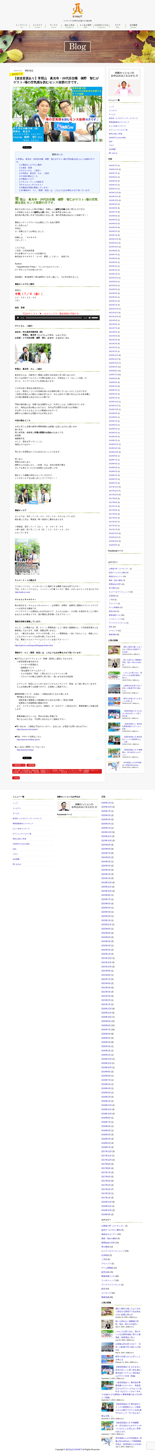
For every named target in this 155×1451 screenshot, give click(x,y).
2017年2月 (113, 526)
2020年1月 (113, 398)
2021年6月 (113, 332)
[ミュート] (90, 318)
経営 (110, 627)
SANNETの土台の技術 (117, 138)
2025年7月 (113, 173)
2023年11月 (113, 243)
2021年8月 (113, 324)
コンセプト (113, 110)
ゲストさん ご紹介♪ (30, 170)
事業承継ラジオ (20, 765)
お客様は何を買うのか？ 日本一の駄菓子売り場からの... (133, 688)
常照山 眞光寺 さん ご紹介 (34, 173)
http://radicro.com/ (22, 592)
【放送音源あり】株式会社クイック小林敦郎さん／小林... (132, 739)
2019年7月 (113, 421)
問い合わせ (113, 153)
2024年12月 (113, 193)
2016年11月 (113, 537)
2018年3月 (113, 475)
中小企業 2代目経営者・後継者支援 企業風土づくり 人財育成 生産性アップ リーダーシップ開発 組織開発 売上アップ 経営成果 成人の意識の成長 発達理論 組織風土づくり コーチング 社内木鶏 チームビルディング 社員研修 (56, 771)
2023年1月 (113, 274)
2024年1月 (113, 235)
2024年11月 (113, 196)
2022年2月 (113, 301)
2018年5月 (113, 467)
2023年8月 (113, 251)
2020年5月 (113, 382)
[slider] (95, 317)
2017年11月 (113, 491)
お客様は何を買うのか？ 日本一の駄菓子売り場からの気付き (128, 1347)
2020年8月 (113, 371)
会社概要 (112, 149)
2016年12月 (113, 533)
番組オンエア (26, 179)
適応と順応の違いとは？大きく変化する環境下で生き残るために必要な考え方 (128, 1311)
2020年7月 (113, 375)
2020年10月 (113, 363)
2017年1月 (113, 529)
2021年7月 (113, 328)
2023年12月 (113, 239)
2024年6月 (113, 216)
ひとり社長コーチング (117, 126)
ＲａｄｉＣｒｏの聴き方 (31, 182)
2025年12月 (113, 169)
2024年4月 (113, 223)
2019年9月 (113, 413)
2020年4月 (113, 386)
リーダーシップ (115, 619)
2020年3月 (113, 390)
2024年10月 (113, 200)
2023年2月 (113, 270)
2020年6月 (113, 378)
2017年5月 (113, 514)
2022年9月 (113, 282)
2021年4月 (113, 340)
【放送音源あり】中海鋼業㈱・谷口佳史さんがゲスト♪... (132, 752)
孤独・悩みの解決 (115, 580)
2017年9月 (113, 498)
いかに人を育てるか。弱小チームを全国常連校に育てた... (132, 675)
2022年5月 (113, 293)
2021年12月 (113, 309)
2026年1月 (113, 165)
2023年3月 (113, 266)
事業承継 (32, 765)
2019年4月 (113, 429)
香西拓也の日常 (115, 584)
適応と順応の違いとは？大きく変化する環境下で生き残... (132, 649)
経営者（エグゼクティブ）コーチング (123, 118)
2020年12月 (113, 355)
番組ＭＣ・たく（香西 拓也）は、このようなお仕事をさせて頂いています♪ (54, 190)
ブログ (111, 145)
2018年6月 (113, 464)
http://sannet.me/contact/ (27, 729)
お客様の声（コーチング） (119, 569)
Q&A (110, 141)
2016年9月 (113, 545)
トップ (111, 107)
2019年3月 (113, 433)
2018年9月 (113, 456)
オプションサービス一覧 (118, 130)
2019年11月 (113, 405)
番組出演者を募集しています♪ (33, 187)
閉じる (59, 154)
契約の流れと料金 (115, 134)
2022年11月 (113, 278)
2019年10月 (113, 409)
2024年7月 (113, 212)
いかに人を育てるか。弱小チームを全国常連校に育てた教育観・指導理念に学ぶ (128, 1334)
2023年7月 (113, 254)
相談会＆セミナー (115, 576)
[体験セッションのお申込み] (77, 809)
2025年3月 (113, 181)
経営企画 (112, 611)
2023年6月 (113, 258)
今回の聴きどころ (28, 176)
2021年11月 (113, 313)
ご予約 (111, 600)
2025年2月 (113, 185)
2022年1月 (113, 305)
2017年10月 (113, 495)
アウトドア (113, 603)
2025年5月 (113, 177)
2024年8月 (113, 208)
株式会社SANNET (74, 1449)
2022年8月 (113, 285)
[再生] (18, 318)
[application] (57, 317)
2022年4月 (113, 297)
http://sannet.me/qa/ (25, 750)
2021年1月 (113, 351)
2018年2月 (113, 479)
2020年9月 (113, 367)
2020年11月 (113, 359)
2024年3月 (113, 227)
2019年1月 (113, 440)
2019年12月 (113, 402)
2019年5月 (113, 425)
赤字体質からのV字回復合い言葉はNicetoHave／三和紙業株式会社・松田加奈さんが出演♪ (128, 1441)
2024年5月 (113, 220)
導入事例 (112, 588)
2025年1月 (113, 189)
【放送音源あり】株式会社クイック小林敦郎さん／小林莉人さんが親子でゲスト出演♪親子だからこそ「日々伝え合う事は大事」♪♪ (121, 1410)
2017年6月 (113, 510)
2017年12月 (113, 487)
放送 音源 (25, 168)
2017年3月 (113, 522)
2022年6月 (113, 289)
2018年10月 (113, 452)
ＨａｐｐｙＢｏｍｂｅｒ (31, 185)
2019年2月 (113, 436)
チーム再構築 (114, 607)
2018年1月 (113, 483)
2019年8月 (113, 417)
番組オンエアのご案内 (30, 165)
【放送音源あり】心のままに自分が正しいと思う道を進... (132, 713)
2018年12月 (113, 444)
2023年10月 (113, 247)
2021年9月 (113, 320)
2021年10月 (113, 316)
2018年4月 (113, 471)
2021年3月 (113, 344)
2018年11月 (113, 448)
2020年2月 (113, 394)
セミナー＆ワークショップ (119, 592)
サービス (112, 114)
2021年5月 (113, 336)
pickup (17, 778)
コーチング (113, 631)
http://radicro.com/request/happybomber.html (34, 645)
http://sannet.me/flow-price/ (28, 739)
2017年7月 (113, 506)
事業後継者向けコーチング (119, 122)
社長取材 (112, 596)
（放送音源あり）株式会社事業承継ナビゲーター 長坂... (132, 726)
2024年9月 (113, 204)
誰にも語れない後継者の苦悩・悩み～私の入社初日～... (132, 662)
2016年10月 (113, 541)
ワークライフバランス (117, 623)
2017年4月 (113, 518)
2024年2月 (113, 231)
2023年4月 (113, 262)
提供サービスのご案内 (117, 573)
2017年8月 (113, 502)
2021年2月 (113, 347)
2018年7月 (113, 460)
